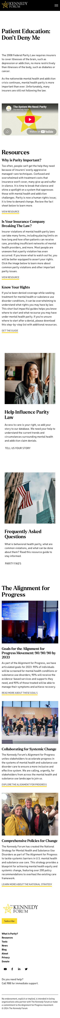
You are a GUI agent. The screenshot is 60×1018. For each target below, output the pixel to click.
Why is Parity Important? (21, 160)
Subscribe (9, 921)
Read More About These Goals (20, 692)
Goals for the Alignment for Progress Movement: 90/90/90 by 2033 (29, 653)
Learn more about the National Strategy (27, 884)
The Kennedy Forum (15, 5)
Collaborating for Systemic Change (29, 749)
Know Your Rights (16, 287)
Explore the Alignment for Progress (24, 784)
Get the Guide (10, 330)
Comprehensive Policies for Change (30, 841)
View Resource (10, 211)
